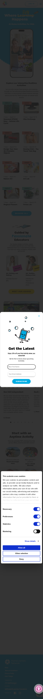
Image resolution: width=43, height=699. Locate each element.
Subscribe (21, 381)
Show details (30, 541)
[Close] (39, 315)
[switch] (36, 516)
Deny (21, 559)
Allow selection (21, 553)
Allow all (21, 548)
